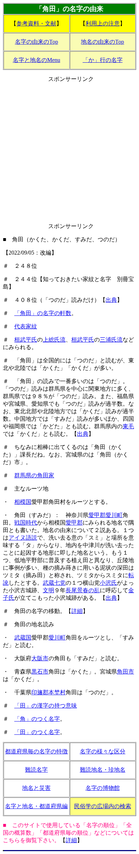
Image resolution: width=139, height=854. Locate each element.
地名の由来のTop (102, 42)
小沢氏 (108, 583)
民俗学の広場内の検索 (102, 806)
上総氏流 (54, 340)
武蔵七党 (54, 583)
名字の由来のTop (36, 42)
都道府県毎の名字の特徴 (36, 751)
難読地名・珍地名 (102, 770)
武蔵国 (22, 638)
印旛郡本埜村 (48, 692)
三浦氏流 (111, 340)
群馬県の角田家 (34, 475)
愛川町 (57, 638)
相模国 (22, 502)
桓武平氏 (25, 340)
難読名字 (36, 770)
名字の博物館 (103, 788)
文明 (48, 590)
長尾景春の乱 (83, 590)
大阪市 (39, 658)
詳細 (77, 611)
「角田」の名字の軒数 (42, 313)
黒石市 (39, 672)
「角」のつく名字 (37, 719)
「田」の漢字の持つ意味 (45, 706)
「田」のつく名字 (37, 732)
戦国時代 (25, 523)
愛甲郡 (74, 523)
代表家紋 (25, 326)
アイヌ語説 (23, 538)
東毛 (128, 426)
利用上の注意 (103, 23)
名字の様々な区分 (102, 751)
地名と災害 (36, 788)
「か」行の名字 (103, 60)
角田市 (125, 672)
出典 (111, 300)
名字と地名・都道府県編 (36, 806)
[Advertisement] (69, 153)
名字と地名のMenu (36, 60)
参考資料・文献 (36, 23)
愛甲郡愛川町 (105, 515)
